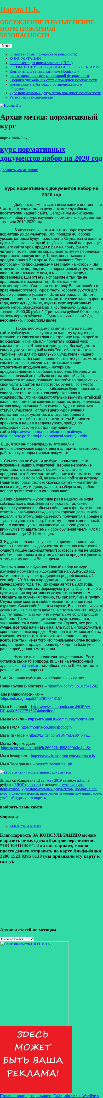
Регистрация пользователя (31, 97)
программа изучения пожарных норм (70, 793)
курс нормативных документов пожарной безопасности (55, 93)
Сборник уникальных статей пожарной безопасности (53, 80)
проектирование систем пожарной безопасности (49, 76)
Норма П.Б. (20, 9)
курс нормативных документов (47, 789)
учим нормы (35, 798)
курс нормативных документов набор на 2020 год (51, 153)
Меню (6, 46)
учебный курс (11, 798)
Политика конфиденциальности (26, 1096)
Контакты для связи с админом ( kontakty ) (44, 71)
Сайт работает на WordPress (76, 1096)
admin (81, 780)
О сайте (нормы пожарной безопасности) (43, 54)
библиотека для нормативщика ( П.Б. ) (41, 63)
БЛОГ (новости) (27, 785)
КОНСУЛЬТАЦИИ (25, 58)
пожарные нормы (23, 793)
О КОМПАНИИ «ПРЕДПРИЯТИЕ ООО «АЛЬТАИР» (55, 67)
